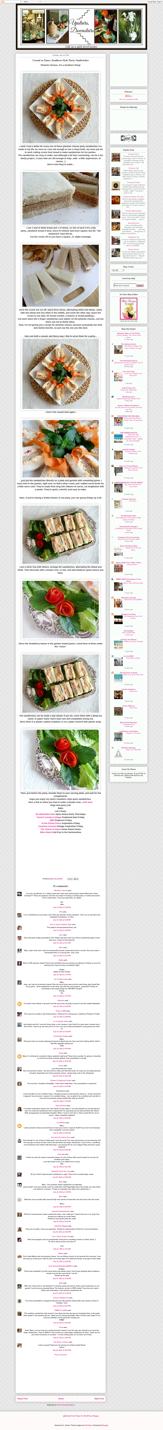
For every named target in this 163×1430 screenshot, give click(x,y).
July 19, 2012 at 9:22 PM (62, 1032)
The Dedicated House (128, 361)
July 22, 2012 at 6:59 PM (62, 1323)
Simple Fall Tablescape (129, 390)
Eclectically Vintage (61, 1036)
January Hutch (133, 154)
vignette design (128, 449)
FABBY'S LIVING (61, 1310)
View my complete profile (128, 99)
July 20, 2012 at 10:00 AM (62, 1177)
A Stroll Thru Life (128, 388)
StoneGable (128, 631)
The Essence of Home (128, 673)
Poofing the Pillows (129, 639)
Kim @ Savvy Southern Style (60, 924)
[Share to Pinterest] (77, 879)
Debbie (60, 1253)
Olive (61, 947)
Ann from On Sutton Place (61, 1137)
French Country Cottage (49, 817)
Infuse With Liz (129, 706)
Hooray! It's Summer (133, 733)
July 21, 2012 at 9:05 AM (62, 1261)
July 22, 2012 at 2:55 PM (62, 1306)
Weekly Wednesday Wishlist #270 (128, 399)
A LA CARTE (129, 656)
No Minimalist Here (45, 814)
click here (87, 802)
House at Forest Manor (128, 466)
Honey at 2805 (61, 1011)
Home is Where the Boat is (128, 405)
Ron (60, 912)
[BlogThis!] (70, 879)
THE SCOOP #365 (128, 633)
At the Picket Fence (51, 823)
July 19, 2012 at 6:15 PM (62, 956)
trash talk (60, 1154)
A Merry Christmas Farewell (133, 641)
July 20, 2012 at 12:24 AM (62, 1076)
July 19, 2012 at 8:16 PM (62, 1006)
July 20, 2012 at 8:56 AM (62, 1150)
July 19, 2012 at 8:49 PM (62, 1017)
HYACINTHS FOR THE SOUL (128, 416)
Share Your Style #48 (133, 750)
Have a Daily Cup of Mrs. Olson (128, 563)
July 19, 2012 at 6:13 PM (62, 943)
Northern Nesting (129, 748)
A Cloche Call (134, 168)
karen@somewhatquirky (61, 1211)
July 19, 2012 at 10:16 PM (62, 1061)
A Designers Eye (128, 724)
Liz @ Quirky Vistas (60, 1021)
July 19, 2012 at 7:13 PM (62, 975)
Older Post (99, 1399)
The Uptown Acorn (128, 344)
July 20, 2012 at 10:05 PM (62, 1232)
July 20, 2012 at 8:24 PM (62, 1207)
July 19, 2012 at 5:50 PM (62, 930)
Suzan (60, 1066)
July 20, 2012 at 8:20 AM (62, 1118)
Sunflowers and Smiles (128, 731)
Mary (61, 1182)
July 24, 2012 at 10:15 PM (62, 1350)
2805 (52, 820)
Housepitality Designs (129, 526)
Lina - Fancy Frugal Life (61, 1236)
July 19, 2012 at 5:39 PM (62, 907)
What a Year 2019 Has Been (133, 583)
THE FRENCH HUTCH (128, 433)
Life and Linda (128, 371)
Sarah (61, 1053)
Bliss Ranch (46, 832)
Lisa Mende (61, 1123)
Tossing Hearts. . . (133, 564)
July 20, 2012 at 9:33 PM (62, 1221)
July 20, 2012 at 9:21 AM (62, 1167)
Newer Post (22, 1399)
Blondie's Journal (60, 890)
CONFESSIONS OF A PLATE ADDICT (128, 483)
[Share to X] (73, 879)
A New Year (133, 691)
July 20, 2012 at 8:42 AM (62, 1133)
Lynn (61, 935)
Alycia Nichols (60, 1106)
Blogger (105, 1425)
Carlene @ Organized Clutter (60, 1080)
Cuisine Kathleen (129, 689)
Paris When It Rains (133, 658)
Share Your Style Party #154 (133, 675)
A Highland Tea (133, 237)
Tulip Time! (133, 708)
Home (61, 1399)
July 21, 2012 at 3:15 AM (62, 1249)
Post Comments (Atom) (65, 1405)
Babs (130, 96)
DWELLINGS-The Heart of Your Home (128, 580)
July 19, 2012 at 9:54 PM (62, 1049)
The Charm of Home (50, 829)
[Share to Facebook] (75, 879)
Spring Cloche (133, 249)
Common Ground (47, 826)
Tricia (61, 1327)
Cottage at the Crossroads (128, 537)
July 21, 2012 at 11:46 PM (62, 1293)
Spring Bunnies (133, 223)
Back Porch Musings (128, 722)
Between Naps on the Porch (128, 333)
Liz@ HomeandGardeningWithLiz (60, 1266)
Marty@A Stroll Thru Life (61, 1171)
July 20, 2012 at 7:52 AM (62, 1101)
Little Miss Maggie (61, 1226)
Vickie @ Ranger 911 (60, 1298)
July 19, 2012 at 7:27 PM (62, 996)
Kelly (61, 1283)
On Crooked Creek (61, 979)
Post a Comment (61, 1355)
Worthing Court (128, 397)
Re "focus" (133, 501)
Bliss (61, 1196)
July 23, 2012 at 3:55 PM (62, 1338)
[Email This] (68, 879)
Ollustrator (88, 1425)
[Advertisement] (61, 1376)
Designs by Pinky (128, 614)
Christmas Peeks (133, 182)
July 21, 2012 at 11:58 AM (62, 1278)
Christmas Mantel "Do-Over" (133, 197)
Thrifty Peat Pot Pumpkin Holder (128, 539)
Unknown (60, 1000)
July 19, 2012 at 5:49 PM (62, 920)
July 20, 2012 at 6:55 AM (62, 1086)
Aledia (60, 960)
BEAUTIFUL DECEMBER (133, 599)
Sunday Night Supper (134, 211)
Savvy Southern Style (128, 546)
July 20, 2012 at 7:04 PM (62, 1192)
